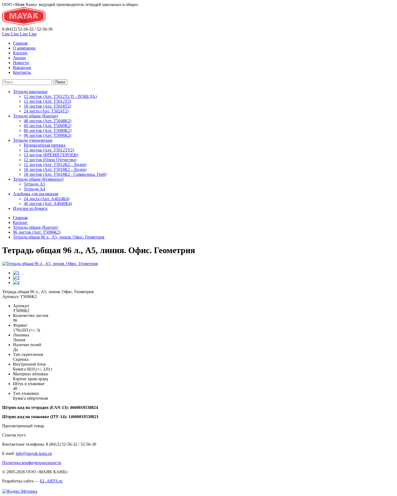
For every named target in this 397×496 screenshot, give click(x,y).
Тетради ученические (32, 140)
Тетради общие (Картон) (35, 116)
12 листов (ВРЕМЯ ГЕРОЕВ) (51, 155)
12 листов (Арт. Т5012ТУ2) (49, 150)
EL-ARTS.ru (51, 481)
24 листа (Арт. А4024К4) (46, 198)
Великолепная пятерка (44, 145)
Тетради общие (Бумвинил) (38, 179)
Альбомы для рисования (35, 193)
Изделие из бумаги (30, 208)
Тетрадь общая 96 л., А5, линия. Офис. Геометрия (58, 237)
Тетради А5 (34, 184)
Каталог (20, 53)
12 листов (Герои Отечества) (50, 159)
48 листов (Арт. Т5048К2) (47, 120)
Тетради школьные (30, 91)
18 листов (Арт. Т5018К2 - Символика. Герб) (65, 174)
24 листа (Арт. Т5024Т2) (46, 111)
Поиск (60, 82)
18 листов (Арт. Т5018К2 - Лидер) (55, 169)
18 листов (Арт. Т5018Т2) (47, 106)
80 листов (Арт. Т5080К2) (47, 130)
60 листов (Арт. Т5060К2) (47, 125)
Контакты (22, 72)
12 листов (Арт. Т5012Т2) (47, 101)
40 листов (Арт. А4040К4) (48, 203)
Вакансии (22, 67)
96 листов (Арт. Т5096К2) (47, 135)
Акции (19, 57)
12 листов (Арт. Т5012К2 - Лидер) (55, 164)
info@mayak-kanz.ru (34, 453)
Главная (20, 43)
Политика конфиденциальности (31, 462)
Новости (21, 62)
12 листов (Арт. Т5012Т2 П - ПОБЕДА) (60, 96)
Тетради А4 (34, 189)
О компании (24, 48)
